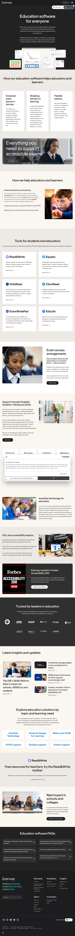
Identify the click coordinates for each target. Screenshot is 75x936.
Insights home (63, 881)
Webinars (62, 884)
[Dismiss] (73, 6)
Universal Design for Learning (37, 734)
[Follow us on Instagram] (7, 920)
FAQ (48, 903)
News (35, 906)
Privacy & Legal (5, 928)
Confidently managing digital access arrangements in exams (59, 665)
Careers (36, 904)
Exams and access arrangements (39, 884)
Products (36, 881)
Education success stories (56, 818)
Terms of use (33, 928)
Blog (61, 886)
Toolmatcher (37, 891)
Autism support (62, 744)
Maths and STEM (62, 733)
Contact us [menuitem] (66, 2)
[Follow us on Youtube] (14, 920)
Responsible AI (38, 909)
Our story (36, 902)
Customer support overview (52, 900)
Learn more (9, 270)
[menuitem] (3, 933)
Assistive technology (45, 506)
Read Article (7, 694)
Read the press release (39, 587)
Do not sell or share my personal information (21, 478)
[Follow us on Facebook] (3, 920)
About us (36, 900)
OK (53, 478)
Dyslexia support (37, 744)
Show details (63, 473)
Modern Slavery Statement (23, 928)
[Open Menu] (72, 2)
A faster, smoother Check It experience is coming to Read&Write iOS (59, 689)
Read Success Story (55, 683)
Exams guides (52, 383)
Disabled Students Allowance (39, 888)
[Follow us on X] (17, 920)
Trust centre (37, 911)
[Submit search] (19, 897)
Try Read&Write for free (36, 779)
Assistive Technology (13, 734)
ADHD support (13, 744)
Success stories (64, 888)
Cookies (39, 928)
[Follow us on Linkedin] (10, 920)
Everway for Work (51, 884)
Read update (53, 695)
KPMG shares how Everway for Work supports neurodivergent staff (59, 677)
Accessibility (13, 928)
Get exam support (13, 161)
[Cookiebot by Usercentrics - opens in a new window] (63, 457)
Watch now (52, 671)
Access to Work (51, 886)
